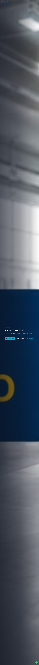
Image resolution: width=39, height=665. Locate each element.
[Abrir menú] (37, 2)
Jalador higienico (8, 342)
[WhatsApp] (36, 662)
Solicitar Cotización (18, 342)
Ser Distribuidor (28, 342)
